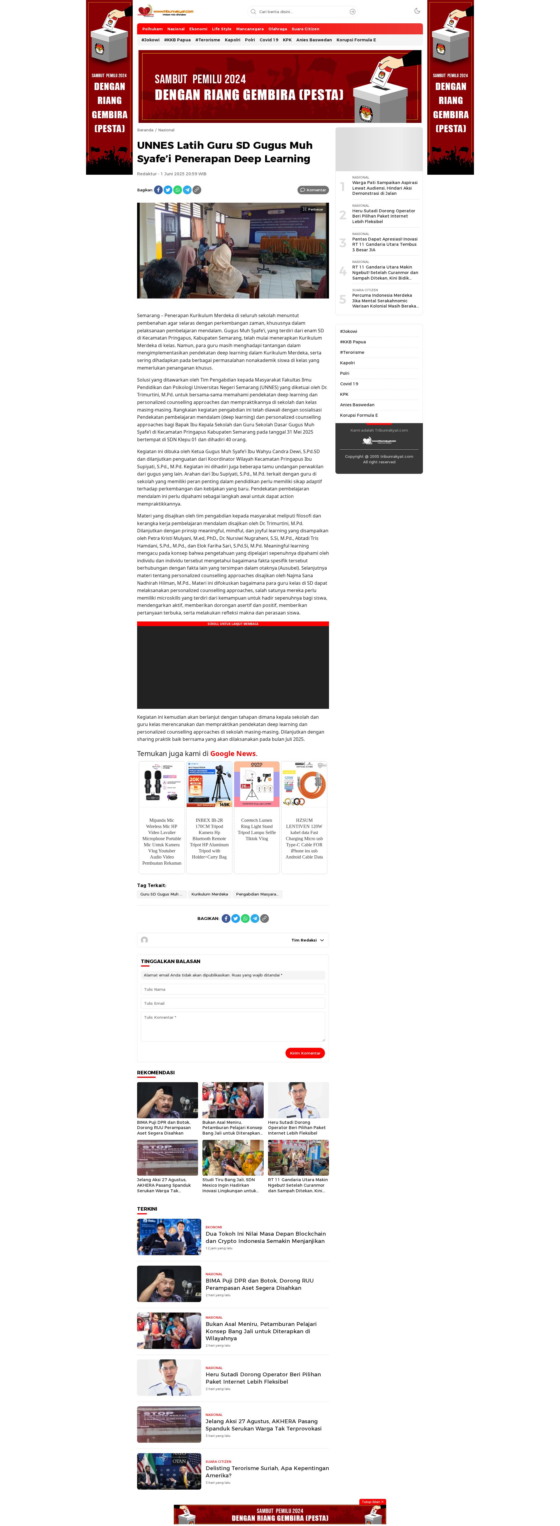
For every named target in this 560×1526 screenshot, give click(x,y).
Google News (233, 753)
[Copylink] (196, 190)
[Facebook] (158, 190)
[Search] (352, 11)
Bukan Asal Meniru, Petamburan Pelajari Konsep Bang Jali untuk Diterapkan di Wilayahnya (232, 1130)
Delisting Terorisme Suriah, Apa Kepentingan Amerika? (267, 1472)
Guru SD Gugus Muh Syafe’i (163, 894)
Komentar (316, 190)
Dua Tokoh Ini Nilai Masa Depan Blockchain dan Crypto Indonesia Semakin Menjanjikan (266, 1237)
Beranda (145, 130)
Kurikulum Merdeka (209, 894)
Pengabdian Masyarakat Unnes (259, 894)
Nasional (166, 130)
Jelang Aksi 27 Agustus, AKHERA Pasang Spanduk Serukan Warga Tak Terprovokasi (164, 1187)
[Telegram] (187, 190)
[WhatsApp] (177, 190)
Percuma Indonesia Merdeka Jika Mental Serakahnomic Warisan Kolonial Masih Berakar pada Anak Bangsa (385, 303)
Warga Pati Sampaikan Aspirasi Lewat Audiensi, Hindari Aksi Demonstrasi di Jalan (385, 188)
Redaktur (147, 174)
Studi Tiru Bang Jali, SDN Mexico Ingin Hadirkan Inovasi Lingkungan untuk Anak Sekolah (229, 1187)
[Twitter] (168, 190)
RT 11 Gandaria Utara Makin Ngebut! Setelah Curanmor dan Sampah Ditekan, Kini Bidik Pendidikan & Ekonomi (298, 1187)
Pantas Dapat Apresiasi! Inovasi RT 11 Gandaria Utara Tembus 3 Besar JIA (385, 244)
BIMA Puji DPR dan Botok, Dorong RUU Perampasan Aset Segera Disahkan (164, 1127)
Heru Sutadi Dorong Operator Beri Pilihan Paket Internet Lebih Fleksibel (297, 1127)
